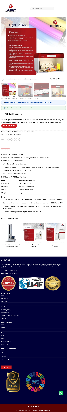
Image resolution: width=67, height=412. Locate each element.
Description (5, 150)
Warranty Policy (6, 310)
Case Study (4, 344)
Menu (33, 2)
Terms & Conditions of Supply (10, 315)
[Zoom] (3, 79)
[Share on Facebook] (6, 139)
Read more (11, 250)
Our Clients (4, 307)
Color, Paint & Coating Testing (28, 99)
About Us (4, 301)
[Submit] (52, 8)
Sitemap (3, 318)
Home (3, 99)
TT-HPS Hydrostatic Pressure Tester (55, 245)
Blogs (2, 333)
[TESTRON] (11, 9)
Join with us (4, 304)
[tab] (5, 150)
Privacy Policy (5, 313)
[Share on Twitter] (9, 139)
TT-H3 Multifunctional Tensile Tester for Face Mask (11, 245)
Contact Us (4, 298)
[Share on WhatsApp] (2, 139)
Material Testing (11, 99)
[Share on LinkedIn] (18, 139)
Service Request (6, 341)
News (2, 339)
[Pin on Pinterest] (15, 139)
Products (4, 330)
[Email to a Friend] (12, 139)
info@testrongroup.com (10, 273)
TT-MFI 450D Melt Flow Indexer (33, 245)
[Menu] (65, 9)
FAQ (2, 336)
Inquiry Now (9, 126)
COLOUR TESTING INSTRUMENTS (12, 134)
